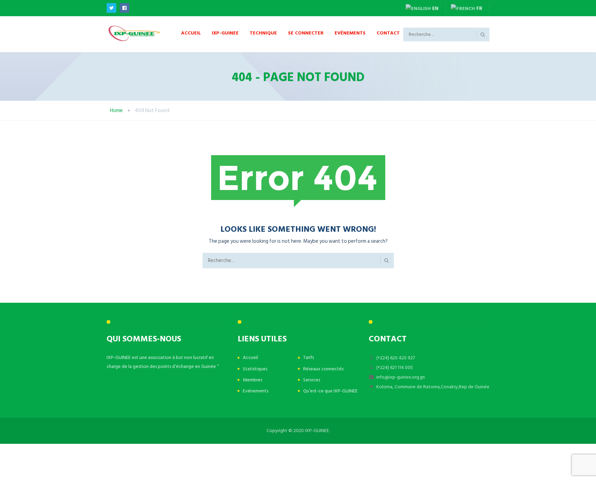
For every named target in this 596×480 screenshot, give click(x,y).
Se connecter (306, 32)
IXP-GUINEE (225, 32)
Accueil (191, 32)
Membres (252, 380)
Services (311, 380)
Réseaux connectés (323, 369)
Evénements (350, 32)
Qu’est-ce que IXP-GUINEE (330, 391)
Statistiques (255, 369)
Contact (388, 32)
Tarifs (308, 357)
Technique (263, 32)
